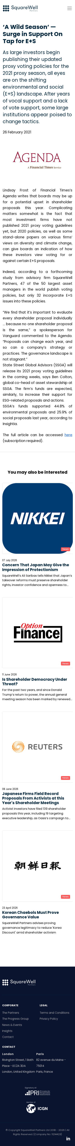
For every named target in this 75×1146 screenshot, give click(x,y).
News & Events (12, 1025)
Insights (7, 1031)
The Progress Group (15, 1019)
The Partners (10, 1013)
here (68, 435)
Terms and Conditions (54, 1013)
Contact (8, 1037)
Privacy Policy (49, 1019)
